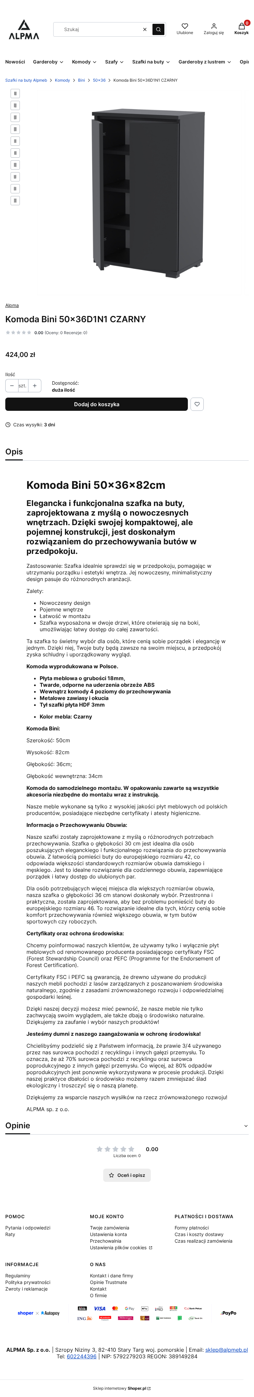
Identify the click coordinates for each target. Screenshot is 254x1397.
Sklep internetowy (119, 1388)
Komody (62, 80)
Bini (81, 80)
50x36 (99, 80)
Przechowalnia (105, 1241)
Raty (10, 1234)
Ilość (10, 374)
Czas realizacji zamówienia (204, 1241)
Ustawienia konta (108, 1234)
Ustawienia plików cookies (119, 1247)
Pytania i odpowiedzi (27, 1227)
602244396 (82, 1356)
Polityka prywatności (27, 1282)
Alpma (12, 305)
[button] (158, 29)
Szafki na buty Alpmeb (26, 80)
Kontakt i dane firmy (111, 1275)
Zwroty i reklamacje (26, 1289)
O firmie (98, 1295)
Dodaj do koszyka (96, 404)
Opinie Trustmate (108, 1282)
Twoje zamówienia (109, 1227)
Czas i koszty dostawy (199, 1234)
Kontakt (98, 1289)
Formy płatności (192, 1227)
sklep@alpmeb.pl (226, 1349)
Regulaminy (17, 1275)
